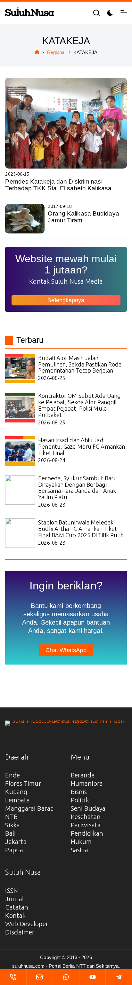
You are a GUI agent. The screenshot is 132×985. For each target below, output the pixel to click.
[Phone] (13, 977)
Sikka (12, 825)
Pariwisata (86, 825)
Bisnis (79, 791)
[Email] (40, 977)
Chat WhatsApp (65, 650)
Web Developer (26, 923)
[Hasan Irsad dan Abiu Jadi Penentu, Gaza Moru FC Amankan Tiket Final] (20, 451)
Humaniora (87, 783)
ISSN (11, 890)
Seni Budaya (88, 808)
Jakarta (16, 841)
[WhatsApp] (66, 977)
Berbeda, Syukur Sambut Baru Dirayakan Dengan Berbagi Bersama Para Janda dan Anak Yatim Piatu (77, 487)
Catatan (16, 907)
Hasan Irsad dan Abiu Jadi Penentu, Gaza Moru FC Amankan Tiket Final (81, 446)
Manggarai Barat (29, 808)
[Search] (96, 13)
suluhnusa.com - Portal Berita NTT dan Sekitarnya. (66, 966)
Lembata (17, 800)
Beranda (83, 775)
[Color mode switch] (110, 13)
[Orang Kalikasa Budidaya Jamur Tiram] (25, 218)
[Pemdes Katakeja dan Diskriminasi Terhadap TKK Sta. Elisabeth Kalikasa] (66, 123)
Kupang (16, 791)
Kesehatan (86, 816)
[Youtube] (92, 977)
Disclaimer (20, 932)
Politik (80, 800)
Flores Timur (23, 783)
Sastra (79, 850)
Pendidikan (87, 833)
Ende (12, 775)
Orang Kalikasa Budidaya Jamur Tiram (83, 217)
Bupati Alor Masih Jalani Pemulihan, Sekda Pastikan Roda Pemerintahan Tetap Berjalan (79, 364)
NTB (11, 816)
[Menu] (123, 13)
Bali (10, 833)
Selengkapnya (65, 300)
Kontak (15, 915)
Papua (14, 850)
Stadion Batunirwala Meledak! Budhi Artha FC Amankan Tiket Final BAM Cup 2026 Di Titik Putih (81, 528)
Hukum (81, 841)
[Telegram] (119, 977)
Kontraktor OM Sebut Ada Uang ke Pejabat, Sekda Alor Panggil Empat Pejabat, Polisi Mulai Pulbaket (79, 405)
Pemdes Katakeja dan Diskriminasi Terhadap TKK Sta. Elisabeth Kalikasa (58, 185)
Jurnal (14, 898)
